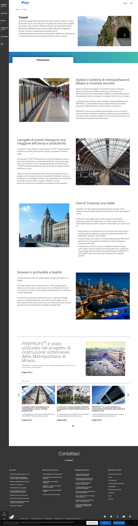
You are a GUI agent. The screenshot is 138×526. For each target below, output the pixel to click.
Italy (125, 3)
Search (131, 3)
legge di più (27, 372)
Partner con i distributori (16, 484)
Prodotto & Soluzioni (4, 5)
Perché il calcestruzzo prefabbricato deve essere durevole (85, 492)
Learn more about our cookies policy (29, 524)
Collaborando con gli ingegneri (18, 487)
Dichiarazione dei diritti (115, 489)
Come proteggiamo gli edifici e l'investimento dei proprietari (18, 491)
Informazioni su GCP (4, 28)
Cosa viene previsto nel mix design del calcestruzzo (85, 496)
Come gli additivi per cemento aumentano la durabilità (84, 488)
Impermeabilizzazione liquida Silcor (53, 474)
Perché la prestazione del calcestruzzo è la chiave (82, 475)
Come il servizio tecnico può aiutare (19, 498)
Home (17, 9)
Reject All (105, 523)
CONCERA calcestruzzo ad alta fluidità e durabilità (52, 486)
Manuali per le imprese (16, 505)
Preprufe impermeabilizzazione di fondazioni (52, 478)
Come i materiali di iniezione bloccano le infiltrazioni (83, 483)
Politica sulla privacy (36, 518)
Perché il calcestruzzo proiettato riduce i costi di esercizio (84, 501)
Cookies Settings (92, 523)
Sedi (110, 496)
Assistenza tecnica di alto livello (18, 495)
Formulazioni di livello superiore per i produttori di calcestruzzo (20, 502)
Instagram (130, 516)
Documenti (4, 13)
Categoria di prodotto (82, 470)
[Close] (135, 522)
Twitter (111, 516)
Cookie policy (48, 518)
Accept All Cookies (119, 523)
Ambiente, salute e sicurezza (116, 483)
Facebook (117, 516)
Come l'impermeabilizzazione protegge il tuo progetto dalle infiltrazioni (84, 506)
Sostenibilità (4, 36)
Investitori (111, 492)
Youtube (124, 516)
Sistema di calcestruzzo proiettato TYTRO (52, 491)
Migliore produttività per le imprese (19, 481)
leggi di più (27, 420)
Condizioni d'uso (24, 518)
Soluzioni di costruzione (50, 470)
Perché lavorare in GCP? (115, 474)
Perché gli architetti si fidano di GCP (19, 474)
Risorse (3, 20)
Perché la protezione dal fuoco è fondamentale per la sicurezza (84, 479)
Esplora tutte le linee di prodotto (51, 494)
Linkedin (105, 516)
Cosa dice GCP (113, 480)
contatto (69, 460)
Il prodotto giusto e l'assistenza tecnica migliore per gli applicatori (19, 478)
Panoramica (43, 60)
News (110, 477)
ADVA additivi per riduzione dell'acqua (50, 482)
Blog (2, 44)
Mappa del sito (59, 518)
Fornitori (111, 499)
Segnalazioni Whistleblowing (73, 518)
